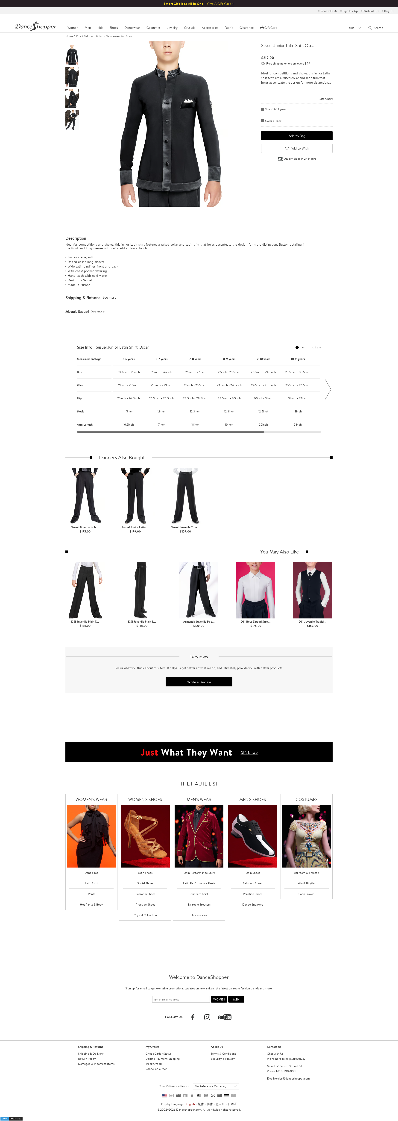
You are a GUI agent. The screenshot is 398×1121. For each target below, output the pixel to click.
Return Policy (87, 1058)
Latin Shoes (145, 873)
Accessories (199, 915)
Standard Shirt (199, 894)
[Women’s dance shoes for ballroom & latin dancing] (145, 836)
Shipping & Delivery (91, 1053)
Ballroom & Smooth (306, 873)
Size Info (84, 347)
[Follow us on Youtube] (224, 1017)
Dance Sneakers (252, 904)
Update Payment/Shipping (163, 1058)
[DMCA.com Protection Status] (11, 1118)
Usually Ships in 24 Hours (300, 158)
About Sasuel (77, 311)
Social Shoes (145, 883)
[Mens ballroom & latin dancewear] (199, 836)
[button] (70, 389)
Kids (78, 36)
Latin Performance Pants (199, 883)
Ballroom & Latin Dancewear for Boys (108, 36)
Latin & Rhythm (306, 883)
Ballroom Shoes (145, 894)
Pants (91, 894)
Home (69, 36)
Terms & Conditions (223, 1053)
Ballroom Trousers (199, 904)
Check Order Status (158, 1053)
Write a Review (199, 681)
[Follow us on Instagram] (207, 1017)
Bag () (388, 11)
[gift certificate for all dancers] (199, 751)
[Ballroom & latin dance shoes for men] (252, 836)
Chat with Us (329, 11)
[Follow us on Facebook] (193, 1017)
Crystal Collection (145, 915)
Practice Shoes (145, 904)
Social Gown (306, 894)
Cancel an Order (156, 1069)
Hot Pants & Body (91, 904)
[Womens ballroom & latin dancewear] (91, 836)
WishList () (370, 11)
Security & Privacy (223, 1058)
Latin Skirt (91, 883)
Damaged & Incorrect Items (96, 1064)
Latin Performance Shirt (199, 873)
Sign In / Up (350, 11)
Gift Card (270, 27)
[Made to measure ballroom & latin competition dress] (306, 836)
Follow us (174, 1017)
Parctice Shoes (252, 894)
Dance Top (91, 873)
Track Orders (154, 1064)
